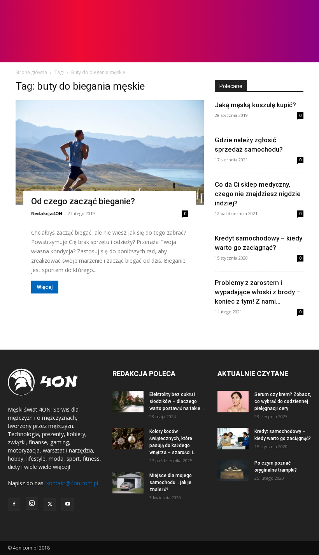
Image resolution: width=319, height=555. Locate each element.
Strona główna (31, 72)
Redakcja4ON (46, 213)
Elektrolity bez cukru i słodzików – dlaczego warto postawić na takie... (176, 401)
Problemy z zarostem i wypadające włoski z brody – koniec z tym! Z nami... (257, 292)
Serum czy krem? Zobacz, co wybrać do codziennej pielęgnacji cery (282, 401)
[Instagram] (32, 503)
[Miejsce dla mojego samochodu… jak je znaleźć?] (128, 482)
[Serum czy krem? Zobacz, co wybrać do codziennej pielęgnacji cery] (233, 401)
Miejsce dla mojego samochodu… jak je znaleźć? (170, 482)
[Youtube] (67, 504)
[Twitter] (50, 504)
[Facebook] (14, 504)
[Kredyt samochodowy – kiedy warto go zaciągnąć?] (233, 438)
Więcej (45, 287)
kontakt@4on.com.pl (72, 483)
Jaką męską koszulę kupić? (255, 105)
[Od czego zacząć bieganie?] (110, 152)
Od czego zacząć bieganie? (83, 201)
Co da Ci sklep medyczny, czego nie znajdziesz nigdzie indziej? (258, 193)
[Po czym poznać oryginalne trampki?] (233, 470)
